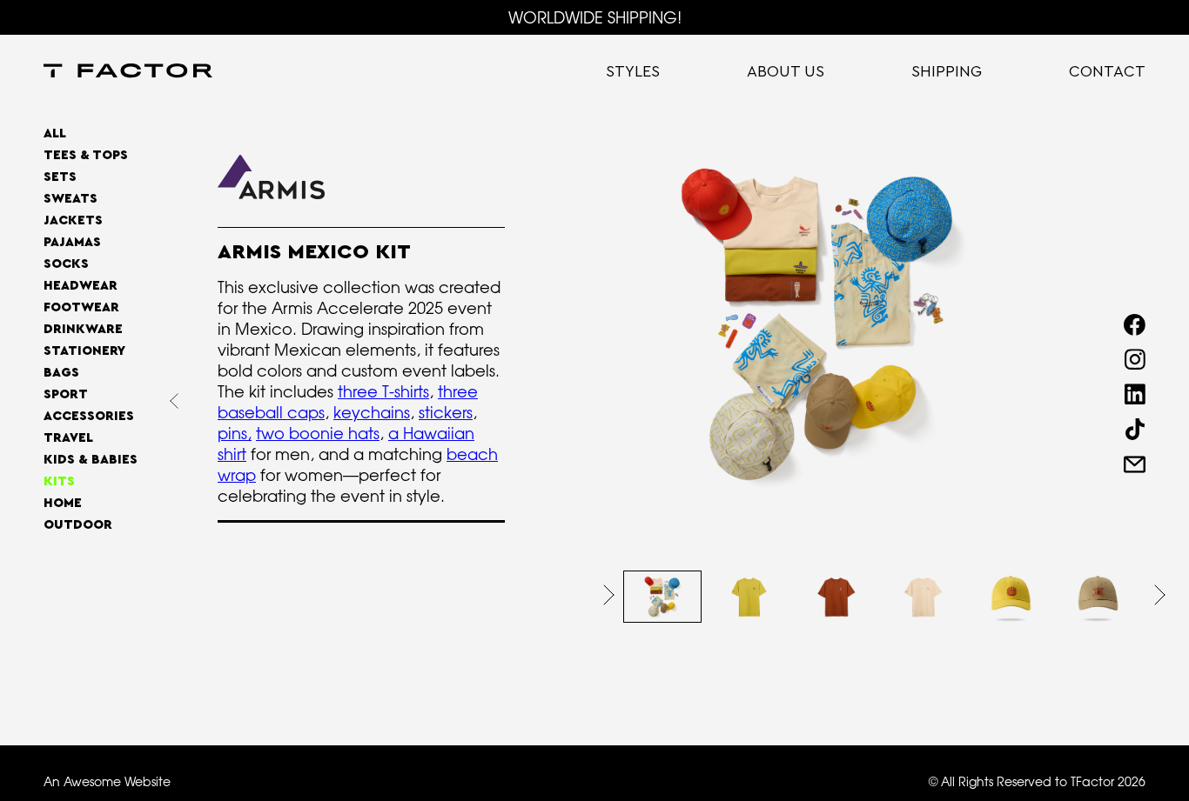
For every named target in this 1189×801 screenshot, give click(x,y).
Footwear (81, 307)
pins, (235, 433)
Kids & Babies (91, 459)
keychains (371, 412)
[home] (128, 72)
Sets (60, 177)
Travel (68, 437)
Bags (61, 372)
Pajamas (72, 242)
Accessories (89, 416)
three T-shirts (383, 391)
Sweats (70, 198)
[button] (609, 595)
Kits (59, 481)
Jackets (73, 220)
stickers (446, 412)
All (55, 133)
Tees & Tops (86, 155)
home (63, 503)
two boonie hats (318, 433)
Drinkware (83, 329)
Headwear (81, 285)
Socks (66, 263)
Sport (66, 394)
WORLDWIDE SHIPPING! (595, 17)
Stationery (84, 350)
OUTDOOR (78, 524)
